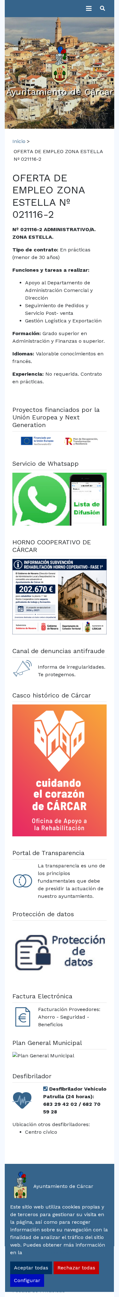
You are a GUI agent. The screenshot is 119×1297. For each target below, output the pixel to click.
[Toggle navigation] (89, 8)
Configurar (27, 1280)
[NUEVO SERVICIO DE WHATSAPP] (59, 500)
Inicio (18, 141)
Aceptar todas (31, 1268)
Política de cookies (46, 1252)
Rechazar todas (76, 1268)
